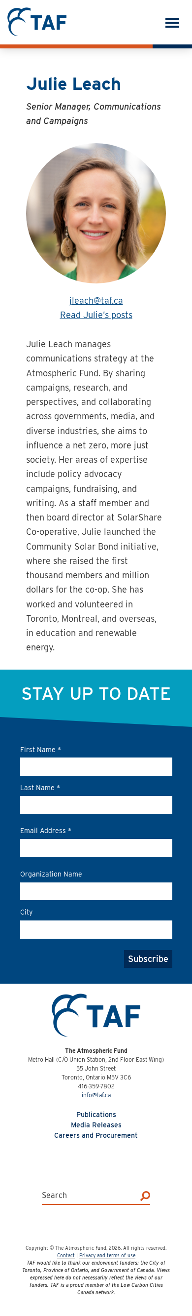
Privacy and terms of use (107, 1255)
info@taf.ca (96, 1095)
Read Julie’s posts (96, 315)
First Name (40, 750)
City (26, 912)
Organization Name (51, 874)
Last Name (40, 788)
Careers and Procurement (96, 1135)
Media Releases (96, 1125)
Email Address (45, 831)
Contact (66, 1255)
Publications (96, 1114)
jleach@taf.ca (96, 300)
